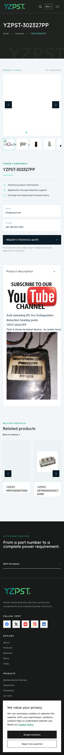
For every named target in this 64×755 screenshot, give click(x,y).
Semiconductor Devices (15, 680)
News (6, 658)
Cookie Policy (25, 724)
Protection (8, 690)
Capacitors (9, 685)
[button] (8, 104)
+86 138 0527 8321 (14, 227)
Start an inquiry (32, 563)
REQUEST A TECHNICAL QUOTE (32, 239)
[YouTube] (25, 624)
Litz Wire (7, 695)
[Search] (40, 6)
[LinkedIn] (44, 624)
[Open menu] (57, 6)
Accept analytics (32, 734)
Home (6, 34)
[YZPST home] (14, 6)
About (6, 642)
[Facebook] (7, 624)
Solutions (7, 653)
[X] (16, 624)
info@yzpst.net (13, 212)
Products (19, 34)
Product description (30, 271)
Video (6, 663)
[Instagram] (34, 624)
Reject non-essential (32, 744)
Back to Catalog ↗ (11, 434)
